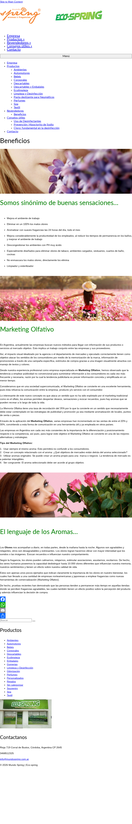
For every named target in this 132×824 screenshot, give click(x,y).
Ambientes (12, 640)
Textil (9, 695)
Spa (9, 691)
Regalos (11, 681)
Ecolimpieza (13, 657)
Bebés (10, 647)
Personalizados (15, 678)
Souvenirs (12, 688)
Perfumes (12, 674)
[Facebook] (66, 599)
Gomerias (12, 664)
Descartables (14, 654)
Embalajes (12, 661)
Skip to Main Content (11, 1)
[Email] (66, 610)
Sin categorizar (15, 685)
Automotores (14, 643)
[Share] (66, 615)
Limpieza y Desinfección (20, 667)
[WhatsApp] (66, 604)
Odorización (13, 671)
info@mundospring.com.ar (14, 759)
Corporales (13, 650)
